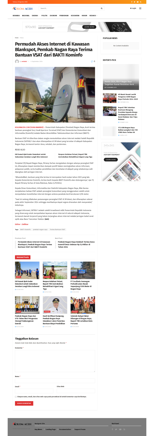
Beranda (16, 16)
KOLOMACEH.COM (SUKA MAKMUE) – (30, 127)
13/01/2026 (47, 326)
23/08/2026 (19, 289)
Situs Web (60, 386)
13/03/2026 (75, 292)
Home (16, 38)
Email (18, 386)
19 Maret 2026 (123, 122)
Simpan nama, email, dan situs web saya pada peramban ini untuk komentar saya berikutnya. (51, 397)
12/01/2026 (75, 326)
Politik (44, 16)
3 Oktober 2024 (124, 102)
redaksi (24, 61)
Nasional (25, 16)
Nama (18, 376)
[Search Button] (102, 8)
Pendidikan (63, 16)
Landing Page (51, 429)
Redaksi (93, 16)
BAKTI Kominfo (25, 229)
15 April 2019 (123, 135)
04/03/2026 (19, 326)
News (22, 38)
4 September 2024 (37, 61)
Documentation (65, 429)
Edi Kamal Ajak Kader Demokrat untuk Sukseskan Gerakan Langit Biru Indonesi (27, 284)
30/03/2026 (47, 292)
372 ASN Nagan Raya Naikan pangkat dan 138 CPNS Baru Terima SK (128, 130)
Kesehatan (75, 16)
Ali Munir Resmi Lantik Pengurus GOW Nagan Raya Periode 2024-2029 (128, 96)
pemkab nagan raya (40, 229)
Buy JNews (38, 429)
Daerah (35, 16)
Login (134, 8)
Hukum (84, 16)
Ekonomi (53, 16)
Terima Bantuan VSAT (57, 229)
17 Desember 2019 (111, 87)
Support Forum (80, 429)
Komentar (19, 348)
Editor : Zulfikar (21, 224)
